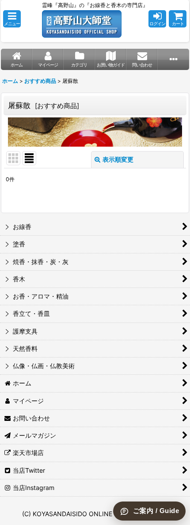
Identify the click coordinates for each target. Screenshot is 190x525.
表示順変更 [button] (118, 159)
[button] (12, 18)
